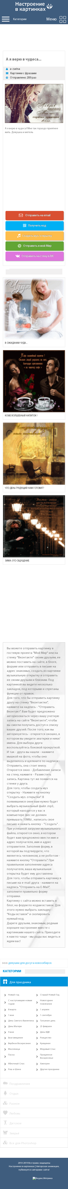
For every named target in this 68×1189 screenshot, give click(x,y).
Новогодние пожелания (46, 1002)
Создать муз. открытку (37, 235)
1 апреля (44, 1010)
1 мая (11, 1015)
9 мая (11, 1032)
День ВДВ (44, 1032)
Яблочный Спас (16, 1064)
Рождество (45, 1038)
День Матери (15, 1026)
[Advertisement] (34, 36)
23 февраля (46, 1026)
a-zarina (15, 69)
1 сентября (46, 1015)
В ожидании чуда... (16, 343)
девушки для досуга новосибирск (30, 963)
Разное (14, 1103)
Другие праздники (49, 1069)
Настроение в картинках (22, 1166)
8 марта (12, 1010)
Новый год (13, 995)
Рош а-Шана (14, 1069)
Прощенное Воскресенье (46, 1056)
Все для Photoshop (22, 1143)
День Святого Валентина (21, 1021)
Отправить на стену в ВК (38, 256)
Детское (15, 1123)
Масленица (14, 1049)
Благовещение (15, 1038)
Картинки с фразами (23, 73)
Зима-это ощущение (17, 561)
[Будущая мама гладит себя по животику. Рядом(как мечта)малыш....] (34, 309)
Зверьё (14, 1133)
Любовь (14, 1113)
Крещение (45, 1043)
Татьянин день (47, 1021)
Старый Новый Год (49, 995)
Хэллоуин (45, 1064)
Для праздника (20, 982)
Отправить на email (37, 215)
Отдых (14, 1093)
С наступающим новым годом (20, 1002)
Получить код (37, 225)
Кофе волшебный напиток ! (21, 415)
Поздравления (19, 1084)
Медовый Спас (48, 1049)
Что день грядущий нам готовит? (24, 488)
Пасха (11, 1055)
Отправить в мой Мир (37, 245)
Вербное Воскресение (19, 1043)
